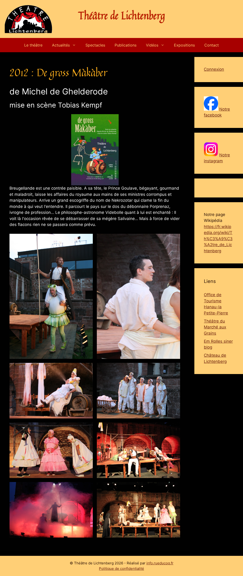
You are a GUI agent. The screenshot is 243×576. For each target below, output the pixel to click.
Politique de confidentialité (121, 568)
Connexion (214, 69)
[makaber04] (138, 390)
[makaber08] (138, 510)
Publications (125, 45)
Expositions (184, 45)
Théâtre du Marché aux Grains (215, 327)
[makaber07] (51, 510)
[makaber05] (51, 450)
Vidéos (152, 45)
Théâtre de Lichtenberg (121, 15)
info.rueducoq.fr (159, 563)
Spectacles (95, 45)
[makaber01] (51, 296)
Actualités (61, 45)
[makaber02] (138, 296)
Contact (211, 45)
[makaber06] (138, 450)
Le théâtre (33, 45)
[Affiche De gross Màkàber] (95, 149)
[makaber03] (51, 390)
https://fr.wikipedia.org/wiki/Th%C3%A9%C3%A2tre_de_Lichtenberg (218, 238)
